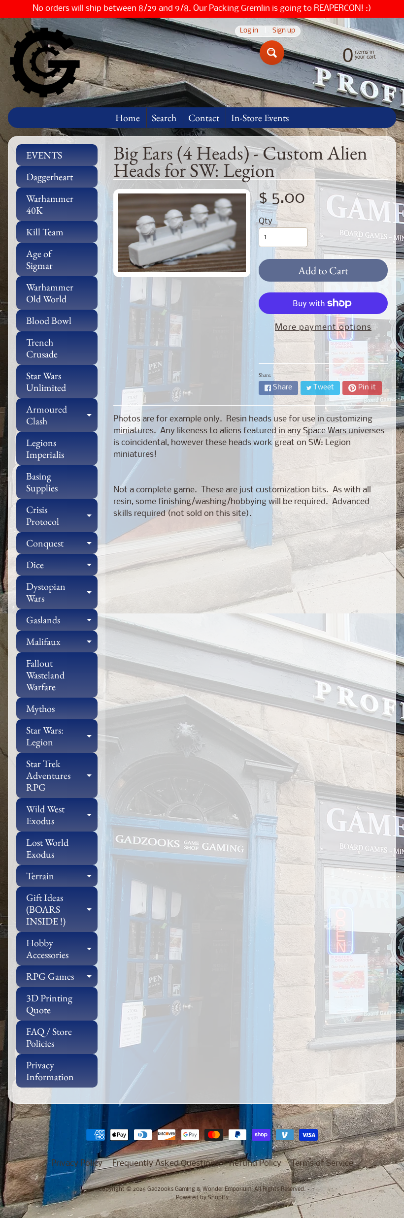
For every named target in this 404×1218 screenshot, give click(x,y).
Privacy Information (50, 1070)
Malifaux (62, 643)
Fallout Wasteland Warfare (45, 675)
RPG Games (62, 978)
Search (164, 117)
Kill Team (45, 231)
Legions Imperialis (45, 448)
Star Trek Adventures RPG (62, 775)
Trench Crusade (42, 348)
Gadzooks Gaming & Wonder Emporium (199, 1189)
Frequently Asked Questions (165, 1163)
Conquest (62, 545)
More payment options (323, 327)
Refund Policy (255, 1163)
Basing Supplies (42, 482)
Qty (265, 221)
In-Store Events (260, 117)
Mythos (40, 708)
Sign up (283, 31)
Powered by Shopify (202, 1198)
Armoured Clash (62, 415)
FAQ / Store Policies (49, 1037)
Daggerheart (49, 176)
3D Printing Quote (49, 1004)
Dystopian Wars (62, 593)
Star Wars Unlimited (46, 381)
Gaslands (62, 622)
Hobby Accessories (62, 949)
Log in (249, 31)
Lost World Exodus (47, 848)
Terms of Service (322, 1163)
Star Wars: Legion (62, 736)
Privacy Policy (76, 1163)
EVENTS (44, 155)
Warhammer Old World (49, 293)
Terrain (62, 878)
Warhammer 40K (49, 204)
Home (127, 117)
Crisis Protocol (62, 516)
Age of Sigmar (39, 259)
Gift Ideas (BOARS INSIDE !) (62, 909)
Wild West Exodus (62, 815)
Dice (62, 567)
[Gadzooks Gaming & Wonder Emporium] (45, 62)
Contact (203, 117)
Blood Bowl (48, 320)
